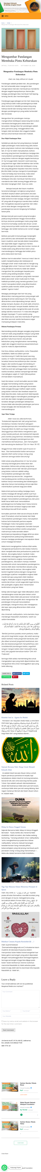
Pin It (15, 677)
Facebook (18, 673)
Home (2, 23)
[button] (4, 1168)
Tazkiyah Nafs (13, 66)
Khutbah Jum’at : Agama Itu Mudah (14, 717)
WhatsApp (7, 677)
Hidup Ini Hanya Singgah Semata (13, 827)
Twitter (27, 673)
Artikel (8, 23)
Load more (20, 1143)
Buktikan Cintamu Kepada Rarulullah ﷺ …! (17, 942)
